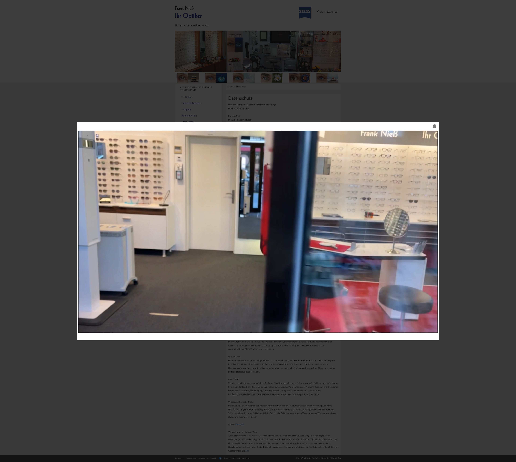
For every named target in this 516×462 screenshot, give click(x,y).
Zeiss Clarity (187, 122)
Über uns (186, 128)
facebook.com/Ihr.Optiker (208, 458)
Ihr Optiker (187, 97)
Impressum (179, 458)
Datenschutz (191, 458)
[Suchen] (215, 148)
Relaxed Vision (189, 116)
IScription (186, 109)
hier (247, 451)
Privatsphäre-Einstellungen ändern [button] (237, 458)
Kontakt (185, 134)
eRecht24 (239, 424)
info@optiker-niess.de (245, 139)
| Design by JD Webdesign (331, 458)
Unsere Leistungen (191, 103)
